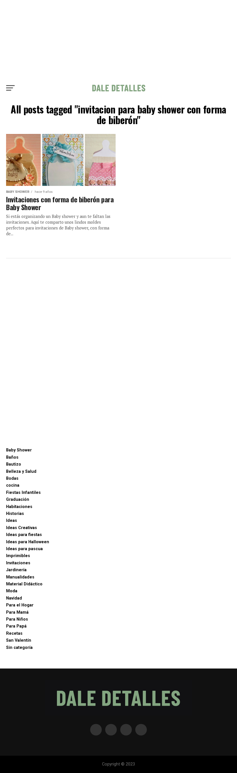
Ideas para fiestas (24, 534)
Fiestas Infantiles (23, 492)
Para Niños (17, 619)
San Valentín (18, 640)
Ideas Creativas (21, 527)
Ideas (11, 520)
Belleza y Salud (21, 471)
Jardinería (16, 569)
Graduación (17, 499)
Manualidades (20, 577)
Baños (12, 457)
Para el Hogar (20, 605)
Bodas (12, 478)
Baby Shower (19, 450)
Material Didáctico (24, 584)
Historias (15, 513)
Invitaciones (18, 563)
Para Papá (16, 626)
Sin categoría (19, 647)
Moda (11, 591)
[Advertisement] (118, 40)
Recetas (14, 633)
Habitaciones (19, 506)
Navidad (14, 598)
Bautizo (13, 464)
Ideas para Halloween (27, 541)
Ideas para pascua (24, 548)
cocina (12, 485)
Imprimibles (18, 555)
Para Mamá (17, 612)
